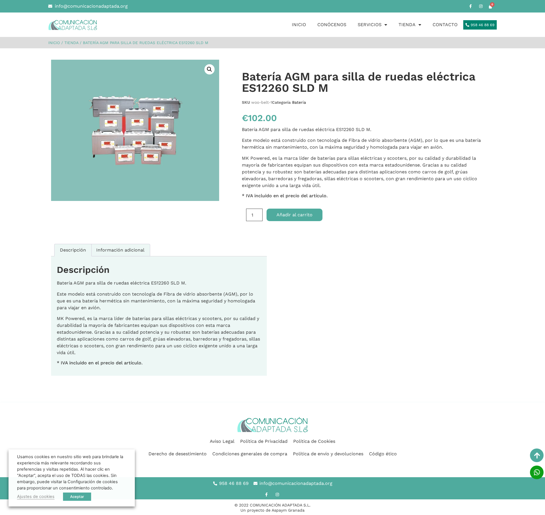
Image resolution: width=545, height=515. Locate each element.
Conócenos (331, 24)
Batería (299, 102)
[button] (209, 69)
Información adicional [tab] (120, 250)
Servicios (370, 24)
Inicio (299, 24)
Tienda (407, 24)
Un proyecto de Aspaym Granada (272, 510)
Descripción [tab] (73, 250)
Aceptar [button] (77, 496)
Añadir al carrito (294, 214)
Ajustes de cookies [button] (35, 496)
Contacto (445, 24)
